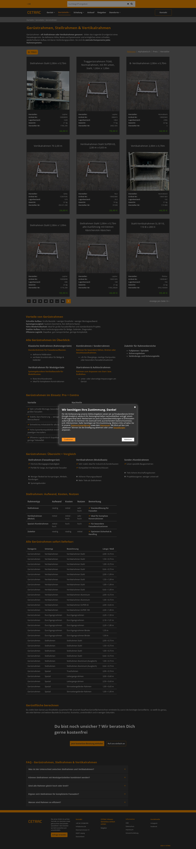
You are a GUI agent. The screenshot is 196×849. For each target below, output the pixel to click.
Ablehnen (128, 439)
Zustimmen (68, 439)
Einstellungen (119, 427)
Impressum (105, 425)
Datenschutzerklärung (80, 425)
